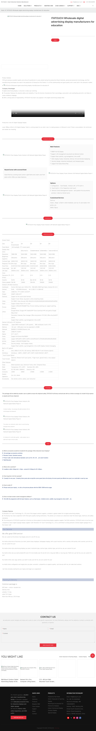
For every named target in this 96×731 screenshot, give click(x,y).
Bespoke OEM (36, 704)
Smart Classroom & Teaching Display (68, 656)
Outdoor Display (83, 656)
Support (34, 709)
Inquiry (55, 40)
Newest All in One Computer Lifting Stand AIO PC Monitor (27, 681)
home (2, 10)
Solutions (34, 699)
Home (34, 697)
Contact (34, 713)
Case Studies (36, 706)
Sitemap (56, 728)
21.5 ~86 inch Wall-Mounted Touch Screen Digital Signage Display (46, 681)
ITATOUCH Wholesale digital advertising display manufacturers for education (27, 10)
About (34, 711)
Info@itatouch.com (75, 697)
